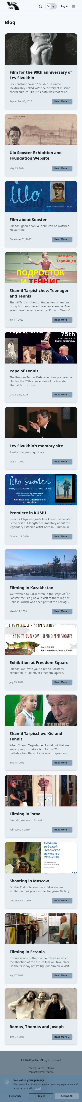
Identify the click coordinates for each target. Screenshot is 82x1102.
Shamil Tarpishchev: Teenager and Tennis (39, 293)
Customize (15, 1096)
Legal (38, 1088)
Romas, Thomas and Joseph (37, 1026)
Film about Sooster (28, 219)
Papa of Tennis (24, 371)
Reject (41, 1096)
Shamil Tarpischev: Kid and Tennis (36, 736)
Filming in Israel (26, 814)
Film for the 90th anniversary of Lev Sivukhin (41, 75)
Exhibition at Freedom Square (39, 662)
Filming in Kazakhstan (31, 587)
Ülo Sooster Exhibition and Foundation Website (36, 155)
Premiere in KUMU (28, 512)
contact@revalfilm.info (41, 1072)
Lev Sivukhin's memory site (36, 445)
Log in (64, 6)
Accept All (67, 1096)
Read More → (62, 101)
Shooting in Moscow (29, 880)
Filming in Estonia (27, 951)
